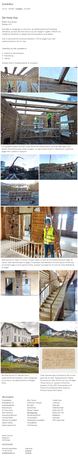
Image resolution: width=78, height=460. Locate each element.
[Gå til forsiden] (8, 4)
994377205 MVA (7, 444)
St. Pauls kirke (7, 410)
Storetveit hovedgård (9, 420)
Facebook (28, 453)
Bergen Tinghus (33, 410)
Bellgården (56, 415)
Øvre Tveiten (31, 400)
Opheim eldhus (7, 423)
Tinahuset (56, 403)
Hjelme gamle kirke (9, 425)
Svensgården (32, 423)
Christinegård (32, 418)
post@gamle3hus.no (8, 453)
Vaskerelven (31, 408)
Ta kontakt (27, 9)
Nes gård (30, 405)
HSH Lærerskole (58, 420)
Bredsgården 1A (7, 403)
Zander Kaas (57, 400)
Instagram (28, 451)
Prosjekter (19, 9)
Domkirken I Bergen (34, 403)
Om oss (4, 9)
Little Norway (32, 425)
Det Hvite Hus (32, 413)
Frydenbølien (6, 400)
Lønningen (56, 418)
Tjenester (11, 9)
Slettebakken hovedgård (35, 420)
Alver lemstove (7, 413)
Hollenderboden (58, 408)
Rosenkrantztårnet (33, 415)
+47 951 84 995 (7, 451)
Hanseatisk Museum (9, 415)
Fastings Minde (7, 418)
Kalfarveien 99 (58, 410)
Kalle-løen (56, 405)
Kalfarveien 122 (58, 413)
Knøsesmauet (7, 408)
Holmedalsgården (8, 405)
